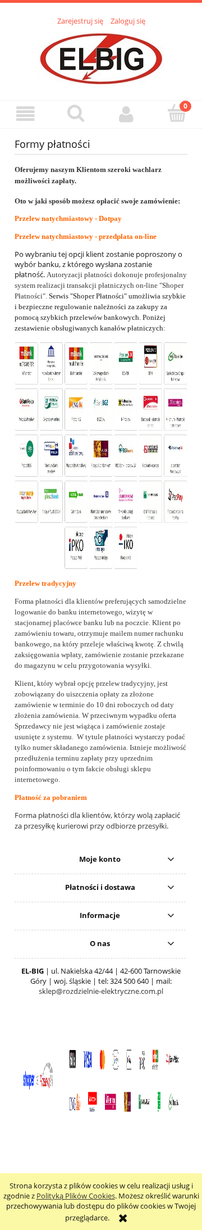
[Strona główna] (101, 57)
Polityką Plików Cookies (75, 1196)
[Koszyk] (177, 113)
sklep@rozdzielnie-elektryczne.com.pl (101, 991)
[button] (25, 114)
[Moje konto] (126, 114)
